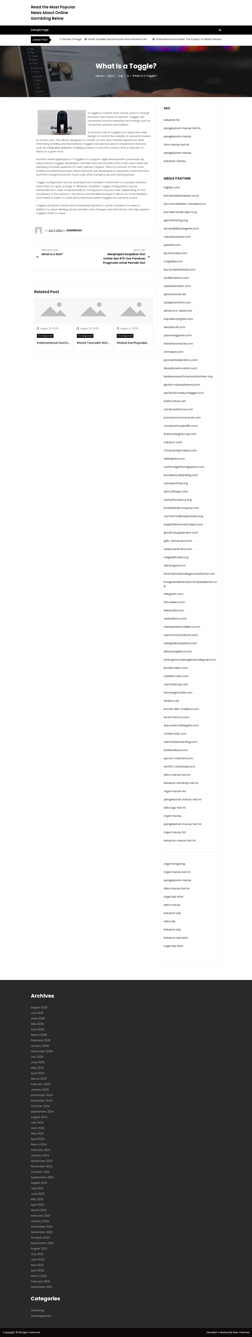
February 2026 (40, 1040)
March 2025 (39, 1079)
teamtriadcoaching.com (180, 742)
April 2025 (37, 1073)
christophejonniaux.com (180, 450)
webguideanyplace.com (180, 643)
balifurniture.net (175, 401)
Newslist (212, 1332)
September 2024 (42, 1112)
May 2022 (37, 1265)
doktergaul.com (175, 565)
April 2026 (37, 1029)
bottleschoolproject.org (180, 212)
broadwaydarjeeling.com (181, 475)
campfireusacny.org (178, 500)
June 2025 (38, 1062)
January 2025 (40, 1090)
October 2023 (40, 1172)
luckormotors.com (176, 717)
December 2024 (42, 1095)
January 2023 (40, 1221)
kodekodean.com (176, 750)
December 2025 (42, 1051)
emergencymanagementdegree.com (190, 660)
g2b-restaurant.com (178, 541)
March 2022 (39, 1276)
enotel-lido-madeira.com (181, 709)
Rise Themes (241, 1332)
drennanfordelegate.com (181, 725)
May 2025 (37, 1068)
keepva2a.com (174, 610)
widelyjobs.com (174, 459)
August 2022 (39, 1249)
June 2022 (37, 1259)
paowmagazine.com (178, 335)
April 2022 (37, 1270)
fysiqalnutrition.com (177, 302)
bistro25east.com (176, 491)
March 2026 (39, 1035)
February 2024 (41, 1150)
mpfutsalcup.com (176, 684)
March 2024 (39, 1144)
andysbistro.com (175, 619)
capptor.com (173, 442)
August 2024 (39, 1117)
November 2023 (41, 1166)
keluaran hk (171, 120)
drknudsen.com (174, 602)
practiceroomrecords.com (182, 418)
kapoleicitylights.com (178, 319)
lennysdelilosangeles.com (181, 228)
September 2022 (42, 1243)
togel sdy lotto (173, 946)
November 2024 (42, 1101)
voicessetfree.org (176, 483)
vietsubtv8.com (174, 327)
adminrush (74, 230)
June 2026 (38, 1018)
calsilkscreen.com (176, 676)
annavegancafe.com (178, 693)
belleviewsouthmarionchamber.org (188, 376)
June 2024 (38, 1128)
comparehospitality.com (181, 426)
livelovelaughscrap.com (180, 434)
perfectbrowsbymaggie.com (184, 393)
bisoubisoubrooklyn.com (180, 368)
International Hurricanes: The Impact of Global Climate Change (181, 39)
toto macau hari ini (176, 145)
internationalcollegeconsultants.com (189, 574)
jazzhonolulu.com (175, 253)
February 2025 (40, 1084)
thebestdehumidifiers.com (182, 627)
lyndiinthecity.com (176, 278)
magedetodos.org (176, 557)
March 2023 (39, 1210)
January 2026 (40, 1046)
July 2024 (37, 1122)
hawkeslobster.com (177, 286)
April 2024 (37, 1139)
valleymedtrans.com (178, 549)
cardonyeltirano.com (178, 409)
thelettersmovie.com (178, 344)
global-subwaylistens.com (182, 385)
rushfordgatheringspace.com (184, 467)
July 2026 (37, 1013)
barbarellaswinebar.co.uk (181, 196)
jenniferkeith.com (176, 668)
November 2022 (41, 1232)
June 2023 (37, 1194)
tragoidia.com (173, 261)
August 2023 (39, 1183)
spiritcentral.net (175, 294)
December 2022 (42, 1227)
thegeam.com (173, 594)
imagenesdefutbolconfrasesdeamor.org (190, 584)
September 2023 (42, 1177)
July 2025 (37, 1057)
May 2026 (37, 1024)
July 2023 (37, 1188)
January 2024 (40, 1155)
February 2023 (40, 1216)
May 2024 (37, 1133)
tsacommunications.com (181, 635)
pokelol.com (172, 245)
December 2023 (42, 1161)
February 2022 (40, 1281)
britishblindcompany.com (181, 508)
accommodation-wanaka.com (185, 204)
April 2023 (37, 1205)
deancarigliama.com (178, 651)
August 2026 (39, 1007)
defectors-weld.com (178, 311)
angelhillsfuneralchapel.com (183, 524)
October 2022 (40, 1238)
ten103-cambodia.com (179, 767)
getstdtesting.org (176, 220)
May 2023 (37, 1199)
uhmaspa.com (173, 352)
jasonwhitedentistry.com (181, 360)
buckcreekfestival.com (179, 270)
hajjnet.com (172, 187)
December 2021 (41, 1287)
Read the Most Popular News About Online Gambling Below (53, 12)
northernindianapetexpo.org (183, 516)
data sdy (169, 921)
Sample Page (40, 30)
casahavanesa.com (177, 237)
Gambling (37, 1310)
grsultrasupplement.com (181, 533)
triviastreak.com (175, 734)
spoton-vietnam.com (178, 758)
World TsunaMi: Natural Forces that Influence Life (104, 39)
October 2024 (40, 1106)
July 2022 (37, 1254)
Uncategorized (45, 335)
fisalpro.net (171, 701)
